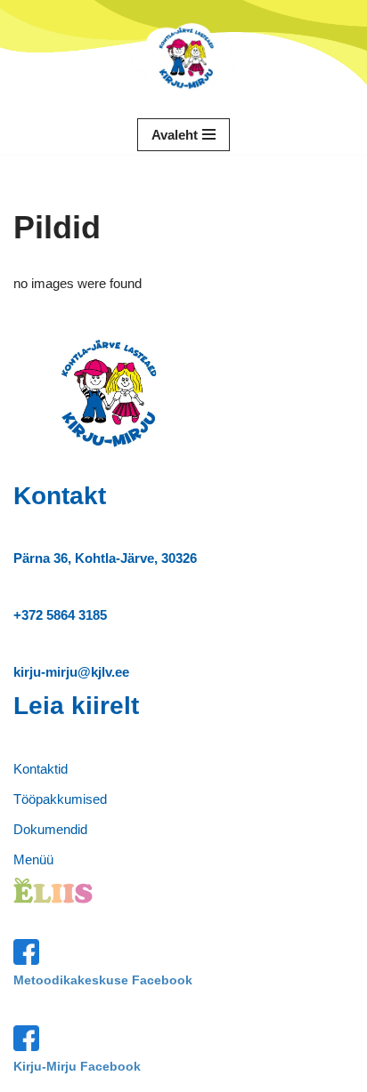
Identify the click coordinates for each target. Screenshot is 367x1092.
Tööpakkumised (60, 799)
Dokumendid (50, 829)
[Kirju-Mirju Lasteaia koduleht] (183, 57)
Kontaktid (40, 768)
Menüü (33, 859)
